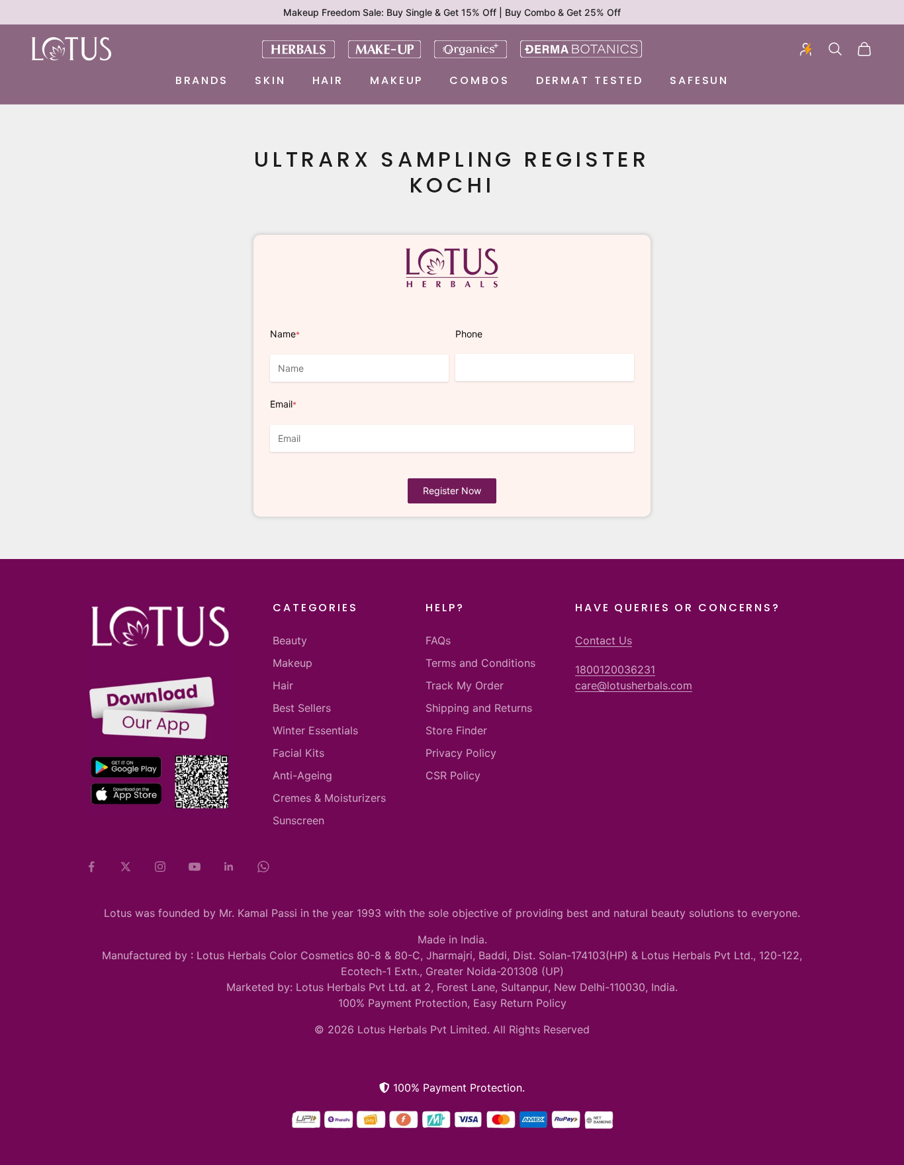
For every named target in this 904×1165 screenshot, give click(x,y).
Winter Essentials (315, 730)
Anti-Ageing (302, 775)
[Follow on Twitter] (125, 866)
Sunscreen (298, 820)
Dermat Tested (589, 80)
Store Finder (456, 730)
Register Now (452, 490)
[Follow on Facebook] (91, 866)
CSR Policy (453, 775)
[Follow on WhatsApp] (263, 866)
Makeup (396, 80)
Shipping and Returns (479, 707)
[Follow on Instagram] (160, 866)
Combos (479, 80)
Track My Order (465, 685)
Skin (270, 80)
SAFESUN (699, 80)
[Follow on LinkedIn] (229, 866)
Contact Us (603, 640)
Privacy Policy (461, 752)
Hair (328, 80)
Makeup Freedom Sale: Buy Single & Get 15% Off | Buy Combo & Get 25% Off (452, 12)
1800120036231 (615, 669)
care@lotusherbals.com (633, 685)
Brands (201, 80)
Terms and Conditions (480, 662)
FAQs (438, 640)
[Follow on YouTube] (194, 866)
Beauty (290, 640)
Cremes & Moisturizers (329, 797)
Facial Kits (298, 752)
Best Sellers (302, 707)
